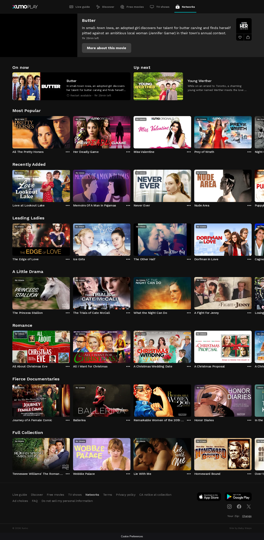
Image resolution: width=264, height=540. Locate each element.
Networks (188, 6)
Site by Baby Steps (240, 528)
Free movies (135, 6)
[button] (106, 48)
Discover (108, 6)
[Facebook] (239, 506)
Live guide (83, 6)
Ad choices (20, 501)
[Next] (251, 131)
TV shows (162, 6)
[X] (249, 506)
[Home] (25, 7)
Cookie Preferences (132, 536)
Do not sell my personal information (67, 501)
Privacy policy (125, 494)
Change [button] (247, 516)
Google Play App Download (238, 497)
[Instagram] (229, 506)
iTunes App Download (209, 497)
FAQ (35, 501)
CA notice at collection (155, 494)
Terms (107, 494)
